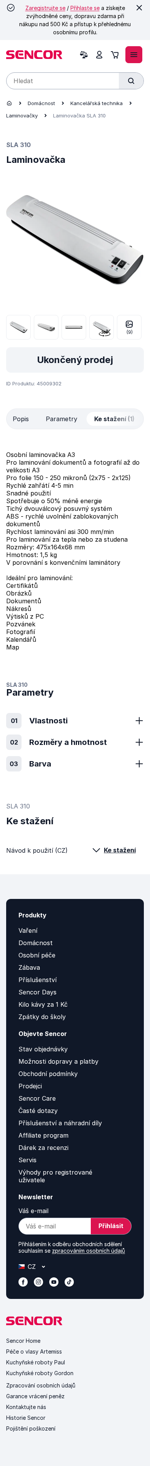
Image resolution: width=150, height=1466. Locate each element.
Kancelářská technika (96, 103)
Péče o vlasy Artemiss (34, 1351)
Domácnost (41, 103)
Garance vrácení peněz (35, 1396)
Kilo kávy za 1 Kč (43, 1004)
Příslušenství (37, 980)
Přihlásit (110, 1226)
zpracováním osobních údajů (88, 1250)
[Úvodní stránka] (9, 103)
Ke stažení (120, 850)
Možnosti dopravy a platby (58, 1061)
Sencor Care (37, 1098)
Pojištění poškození (30, 1428)
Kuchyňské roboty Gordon (39, 1373)
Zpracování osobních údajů (40, 1385)
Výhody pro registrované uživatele (55, 1176)
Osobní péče (36, 955)
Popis (21, 419)
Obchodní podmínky (48, 1074)
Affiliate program (43, 1135)
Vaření (27, 930)
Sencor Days (37, 992)
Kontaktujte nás (26, 1407)
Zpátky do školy (42, 1017)
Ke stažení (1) (114, 419)
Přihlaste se (85, 8)
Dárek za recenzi (43, 1147)
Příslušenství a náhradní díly (60, 1123)
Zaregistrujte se (45, 8)
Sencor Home (23, 1340)
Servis (27, 1160)
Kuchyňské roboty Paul (35, 1362)
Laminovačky (22, 115)
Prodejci (30, 1086)
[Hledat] (131, 81)
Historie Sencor (25, 1417)
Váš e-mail (33, 1211)
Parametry (61, 419)
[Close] (139, 7)
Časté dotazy (38, 1111)
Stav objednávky (43, 1049)
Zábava (29, 967)
